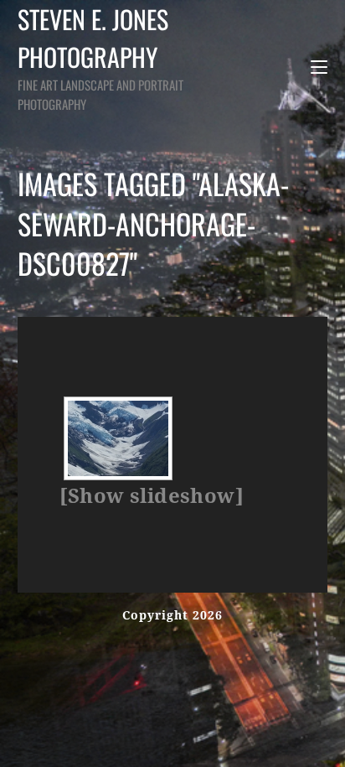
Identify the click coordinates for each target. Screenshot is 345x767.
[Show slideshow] (151, 496)
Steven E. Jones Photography (100, 56)
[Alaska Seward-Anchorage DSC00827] (118, 438)
